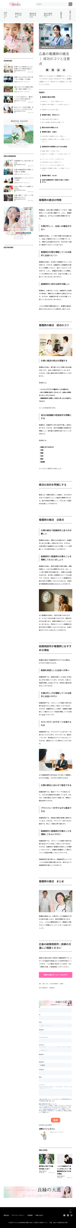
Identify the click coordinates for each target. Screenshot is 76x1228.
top (71, 1212)
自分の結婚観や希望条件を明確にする (53, 122)
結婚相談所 (52, 987)
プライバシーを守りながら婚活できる (53, 165)
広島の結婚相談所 (54, 983)
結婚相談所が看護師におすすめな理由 (54, 146)
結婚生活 (61, 15)
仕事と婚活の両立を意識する (50, 119)
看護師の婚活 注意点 (49, 132)
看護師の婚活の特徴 (48, 97)
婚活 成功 (45, 983)
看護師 (61, 983)
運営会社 (6, 1215)
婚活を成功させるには (32, 15)
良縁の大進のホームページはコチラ (55, 975)
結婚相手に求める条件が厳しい (51, 109)
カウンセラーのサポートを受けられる (53, 159)
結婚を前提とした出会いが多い (51, 151)
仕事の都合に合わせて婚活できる (51, 162)
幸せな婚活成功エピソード (48, 15)
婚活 (40, 983)
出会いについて (5, 15)
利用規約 (30, 1215)
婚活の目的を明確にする (50, 127)
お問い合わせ (70, 15)
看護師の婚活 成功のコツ (51, 115)
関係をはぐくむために (18, 15)
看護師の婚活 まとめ (49, 175)
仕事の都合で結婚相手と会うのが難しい (53, 136)
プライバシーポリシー (18, 1215)
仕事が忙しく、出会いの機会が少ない (53, 101)
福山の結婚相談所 (43, 987)
